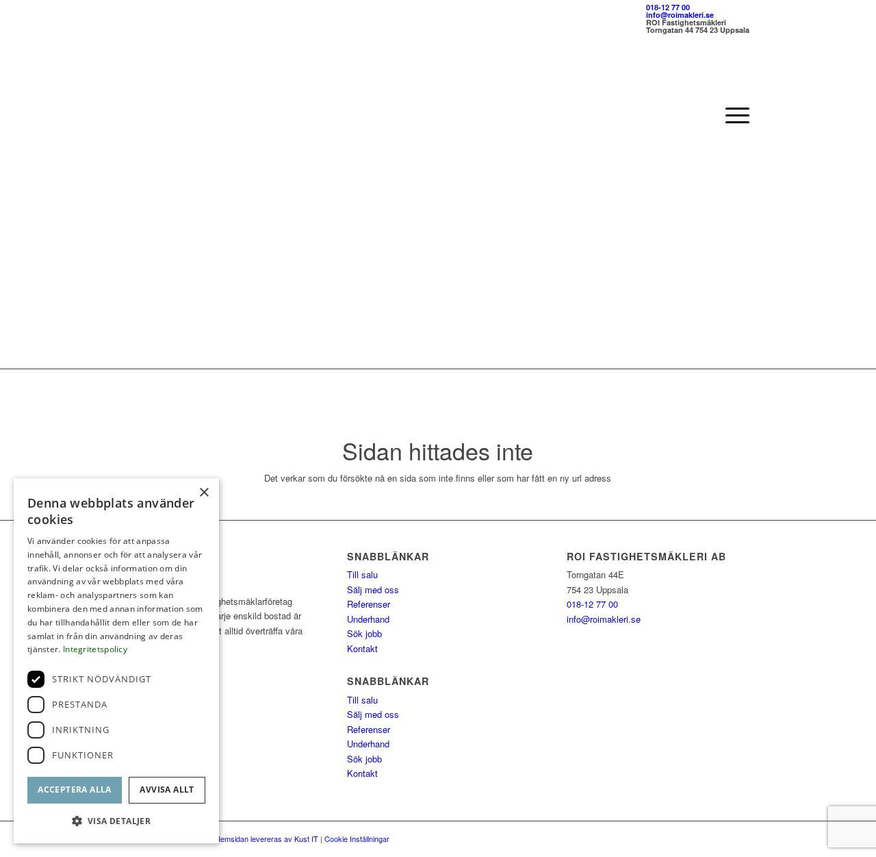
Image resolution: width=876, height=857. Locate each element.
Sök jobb (364, 633)
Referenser (368, 603)
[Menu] (733, 115)
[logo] (197, 115)
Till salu (362, 574)
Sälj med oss (373, 589)
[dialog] (116, 660)
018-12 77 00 (668, 7)
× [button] (203, 493)
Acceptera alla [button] (75, 789)
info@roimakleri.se (680, 15)
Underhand (368, 618)
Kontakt (362, 648)
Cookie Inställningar (356, 838)
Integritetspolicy (95, 649)
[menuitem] (733, 115)
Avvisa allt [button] (167, 789)
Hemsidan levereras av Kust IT (266, 838)
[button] (116, 821)
